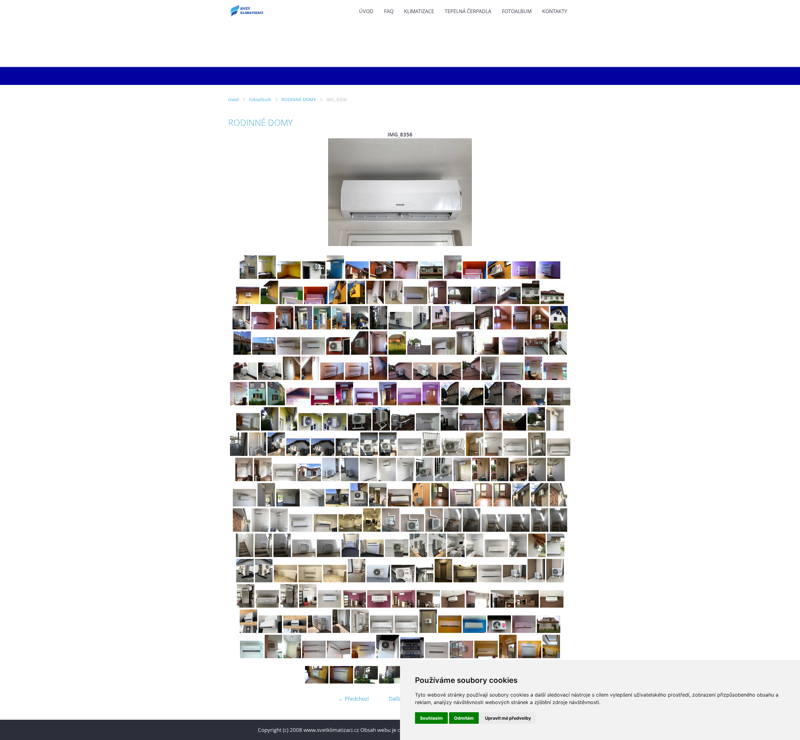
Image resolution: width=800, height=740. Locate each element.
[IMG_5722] (263, 479)
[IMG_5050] (298, 403)
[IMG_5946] (453, 529)
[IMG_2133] (341, 681)
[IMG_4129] (303, 327)
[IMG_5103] (471, 428)
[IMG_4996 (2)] (465, 352)
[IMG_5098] (403, 428)
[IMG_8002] (514, 580)
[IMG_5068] (558, 403)
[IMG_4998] (487, 352)
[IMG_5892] (279, 529)
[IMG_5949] (518, 529)
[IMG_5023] (378, 378)
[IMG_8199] (551, 605)
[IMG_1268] (381, 276)
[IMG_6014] (335, 580)
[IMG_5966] (350, 555)
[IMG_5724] (309, 479)
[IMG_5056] (388, 403)
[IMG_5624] (474, 453)
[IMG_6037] (443, 580)
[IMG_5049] (276, 403)
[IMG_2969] (291, 302)
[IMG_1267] (357, 276)
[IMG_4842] (378, 352)
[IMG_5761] (368, 479)
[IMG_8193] (477, 605)
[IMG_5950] (539, 529)
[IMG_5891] (260, 529)
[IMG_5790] (537, 479)
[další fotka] (562, 192)
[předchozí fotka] (238, 192)
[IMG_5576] (257, 453)
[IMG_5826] (399, 504)
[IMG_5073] (335, 428)
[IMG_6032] (403, 580)
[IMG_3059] (509, 302)
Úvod (366, 11)
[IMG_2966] (269, 302)
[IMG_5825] (378, 504)
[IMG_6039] (465, 580)
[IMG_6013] (310, 580)
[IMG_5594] (369, 453)
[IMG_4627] (264, 352)
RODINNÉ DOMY (299, 99)
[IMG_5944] (412, 529)
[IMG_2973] (316, 302)
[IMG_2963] (247, 302)
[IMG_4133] (378, 327)
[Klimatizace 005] (292, 656)
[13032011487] (248, 276)
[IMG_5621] (453, 453)
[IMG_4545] (462, 327)
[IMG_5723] (284, 479)
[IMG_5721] (244, 479)
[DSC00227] (486, 656)
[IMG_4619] (540, 327)
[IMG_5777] (462, 479)
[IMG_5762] (387, 479)
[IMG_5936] (390, 529)
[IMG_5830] (440, 504)
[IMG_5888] (539, 504)
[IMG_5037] (400, 378)
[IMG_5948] (493, 529)
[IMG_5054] (344, 403)
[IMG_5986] (555, 555)
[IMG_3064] (552, 302)
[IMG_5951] (558, 529)
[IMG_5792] (244, 504)
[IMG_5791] (556, 479)
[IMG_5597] (409, 453)
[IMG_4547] (484, 327)
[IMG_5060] (471, 403)
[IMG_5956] (328, 555)
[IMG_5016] (558, 352)
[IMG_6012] (285, 580)
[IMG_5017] (245, 378)
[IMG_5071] (288, 428)
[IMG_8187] (379, 605)
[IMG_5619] (431, 453)
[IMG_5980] (496, 555)
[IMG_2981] (375, 302)
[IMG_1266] (524, 630)
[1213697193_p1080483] (412, 656)
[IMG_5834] (502, 504)
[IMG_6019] (378, 580)
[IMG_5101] (427, 428)
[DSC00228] (508, 656)
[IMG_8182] (308, 605)
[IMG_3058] (484, 302)
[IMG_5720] (558, 453)
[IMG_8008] (289, 605)
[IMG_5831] (461, 504)
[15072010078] (548, 630)
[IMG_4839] (313, 352)
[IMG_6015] (356, 580)
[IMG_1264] (406, 276)
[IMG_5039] (449, 378)
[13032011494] (428, 630)
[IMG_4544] (440, 327)
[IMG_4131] (341, 327)
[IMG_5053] (322, 403)
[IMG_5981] (518, 555)
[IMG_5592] (322, 453)
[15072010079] (431, 276)
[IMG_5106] (536, 428)
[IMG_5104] (493, 428)
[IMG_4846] (397, 352)
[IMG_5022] (356, 378)
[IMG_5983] (537, 555)
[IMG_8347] (248, 630)
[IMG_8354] (341, 630)
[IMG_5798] (312, 504)
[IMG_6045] (490, 580)
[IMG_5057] (409, 403)
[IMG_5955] (304, 555)
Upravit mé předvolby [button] (508, 718)
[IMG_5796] (288, 504)
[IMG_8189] (428, 605)
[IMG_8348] (270, 630)
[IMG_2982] (393, 302)
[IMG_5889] (558, 504)
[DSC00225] (461, 656)
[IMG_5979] (474, 555)
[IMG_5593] (347, 453)
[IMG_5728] (349, 479)
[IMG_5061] (493, 403)
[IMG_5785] (481, 479)
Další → (398, 698)
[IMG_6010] (245, 580)
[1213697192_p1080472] (338, 656)
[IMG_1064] (499, 630)
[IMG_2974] (474, 276)
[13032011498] (450, 630)
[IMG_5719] (537, 453)
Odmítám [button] (464, 718)
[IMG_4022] (263, 327)
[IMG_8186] (354, 605)
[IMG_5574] (239, 453)
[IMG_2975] (337, 302)
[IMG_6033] (424, 580)
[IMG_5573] (555, 428)
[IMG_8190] (453, 605)
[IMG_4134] (400, 327)
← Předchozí (353, 698)
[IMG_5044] (533, 378)
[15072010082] (251, 656)
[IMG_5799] (337, 504)
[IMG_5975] (418, 555)
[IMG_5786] (499, 479)
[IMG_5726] (331, 479)
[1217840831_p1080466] (436, 656)
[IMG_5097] (381, 428)
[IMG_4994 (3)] (419, 352)
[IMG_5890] (241, 529)
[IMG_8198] (527, 605)
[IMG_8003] (536, 580)
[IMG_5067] (534, 403)
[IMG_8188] (403, 605)
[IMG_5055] (366, 403)
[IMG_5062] (512, 403)
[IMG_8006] (267, 605)
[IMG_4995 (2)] (443, 352)
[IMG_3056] (459, 302)
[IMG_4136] (422, 327)
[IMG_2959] (548, 276)
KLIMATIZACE (419, 11)
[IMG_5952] (244, 555)
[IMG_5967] (372, 555)
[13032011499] (289, 276)
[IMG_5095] (359, 428)
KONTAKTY (554, 11)
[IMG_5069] (248, 428)
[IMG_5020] (310, 378)
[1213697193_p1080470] (387, 656)
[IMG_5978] (456, 555)
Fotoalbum (517, 11)
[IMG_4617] (521, 327)
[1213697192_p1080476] (363, 656)
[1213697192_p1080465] (314, 656)
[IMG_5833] (483, 504)
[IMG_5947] (471, 529)
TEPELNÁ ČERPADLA (468, 11)
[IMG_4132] (359, 327)
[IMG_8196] (502, 605)
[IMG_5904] (325, 529)
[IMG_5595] (388, 453)
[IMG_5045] (555, 378)
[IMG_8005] (245, 605)
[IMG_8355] (360, 630)
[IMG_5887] (521, 504)
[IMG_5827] (421, 504)
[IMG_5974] (396, 555)
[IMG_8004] (555, 580)
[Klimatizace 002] (273, 656)
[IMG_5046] (239, 403)
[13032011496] (267, 276)
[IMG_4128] (284, 327)
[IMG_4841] (359, 352)
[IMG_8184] (329, 605)
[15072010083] (453, 276)
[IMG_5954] (282, 555)
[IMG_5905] (350, 529)
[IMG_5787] (518, 479)
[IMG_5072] (310, 428)
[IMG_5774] (424, 479)
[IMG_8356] (381, 630)
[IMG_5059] (450, 403)
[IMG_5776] (443, 479)
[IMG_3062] (530, 302)
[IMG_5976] (437, 555)
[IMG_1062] (313, 276)
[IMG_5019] (291, 378)
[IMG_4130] (322, 327)
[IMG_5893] (300, 529)
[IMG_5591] (298, 453)
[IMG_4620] (559, 327)
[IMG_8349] (295, 630)
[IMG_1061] (335, 276)
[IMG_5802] (359, 504)
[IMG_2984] (415, 302)
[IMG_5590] (276, 453)
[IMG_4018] (241, 327)
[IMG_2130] (529, 656)
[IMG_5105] (514, 428)
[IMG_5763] (406, 479)
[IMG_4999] (511, 352)
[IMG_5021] (332, 378)
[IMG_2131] (551, 656)
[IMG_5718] (515, 453)
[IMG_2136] (390, 681)
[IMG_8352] (319, 630)
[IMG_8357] (406, 630)
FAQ (388, 11)
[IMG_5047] (257, 403)
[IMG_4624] (242, 352)
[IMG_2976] (499, 276)
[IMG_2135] (366, 681)
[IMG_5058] (431, 403)
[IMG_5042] (511, 378)
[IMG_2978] (356, 302)
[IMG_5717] (493, 453)
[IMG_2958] (524, 276)
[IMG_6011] (263, 580)
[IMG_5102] (449, 428)
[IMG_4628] (288, 352)
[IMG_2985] (437, 302)
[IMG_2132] (316, 681)
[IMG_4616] (503, 327)
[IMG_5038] (425, 378)
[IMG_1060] (474, 630)
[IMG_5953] (263, 555)
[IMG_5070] (269, 428)
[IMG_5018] (270, 378)
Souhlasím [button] (431, 718)
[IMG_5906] (372, 529)
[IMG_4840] (338, 352)
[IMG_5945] (434, 529)
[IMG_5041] (490, 378)
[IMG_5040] (471, 378)
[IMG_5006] (536, 352)
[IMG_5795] (266, 504)
